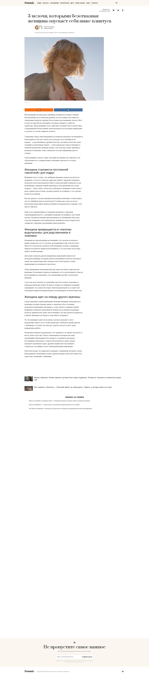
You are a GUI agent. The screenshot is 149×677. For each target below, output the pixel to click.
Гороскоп (95, 3)
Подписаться (87, 657)
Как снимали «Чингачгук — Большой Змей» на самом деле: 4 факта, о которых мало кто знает (73, 387)
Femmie (34, 2)
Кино (88, 3)
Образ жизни (80, 3)
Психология (64, 3)
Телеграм (113, 10)
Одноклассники (123, 10)
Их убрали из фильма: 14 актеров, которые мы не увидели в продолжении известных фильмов (60, 408)
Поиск (116, 3)
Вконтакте (118, 10)
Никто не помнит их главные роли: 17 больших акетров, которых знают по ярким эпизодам (59, 401)
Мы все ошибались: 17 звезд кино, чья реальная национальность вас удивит (54, 405)
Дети (72, 3)
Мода (39, 3)
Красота (46, 3)
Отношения (54, 3)
